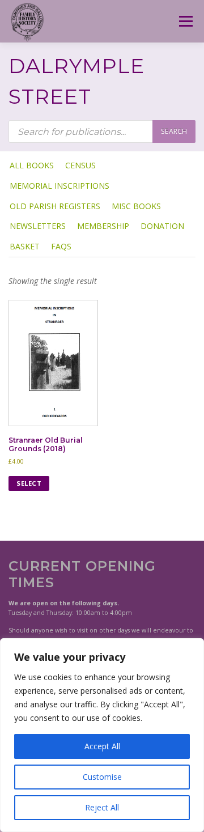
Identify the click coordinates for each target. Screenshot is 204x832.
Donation (162, 225)
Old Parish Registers (55, 206)
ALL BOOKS (32, 165)
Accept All (102, 746)
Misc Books (136, 206)
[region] (102, 735)
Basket (25, 246)
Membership (103, 225)
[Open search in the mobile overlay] (102, 131)
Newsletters (38, 225)
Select (28, 483)
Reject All (102, 807)
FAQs (61, 246)
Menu (185, 21)
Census (80, 165)
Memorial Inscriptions (59, 185)
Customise (102, 776)
